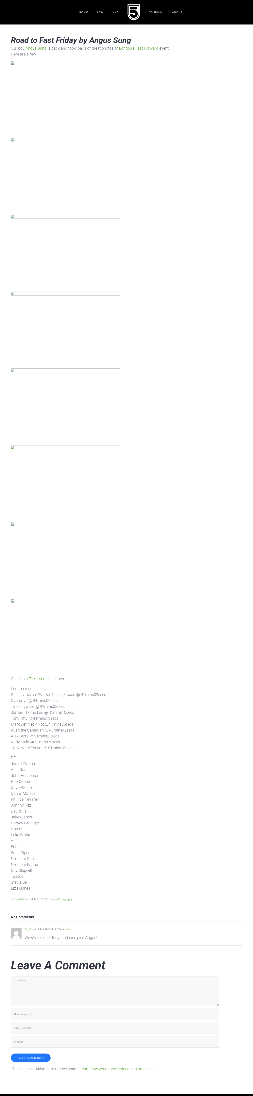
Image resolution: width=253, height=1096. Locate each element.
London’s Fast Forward (138, 48)
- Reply (68, 929)
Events (53, 899)
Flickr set (36, 678)
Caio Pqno (30, 929)
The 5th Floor (21, 899)
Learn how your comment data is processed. (118, 1069)
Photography (65, 899)
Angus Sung (35, 48)
